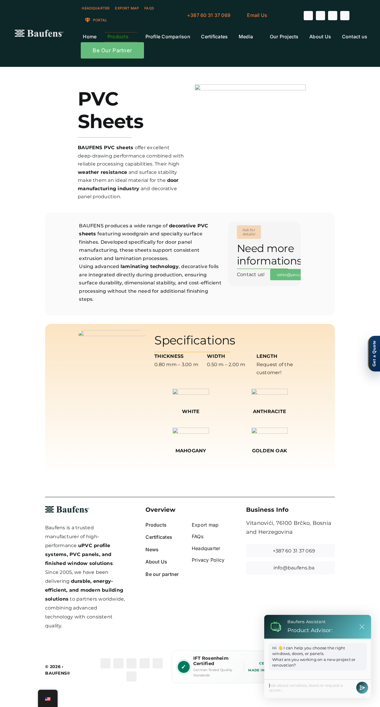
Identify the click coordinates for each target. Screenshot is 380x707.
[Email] (158, 663)
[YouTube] (131, 663)
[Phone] (131, 676)
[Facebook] (105, 663)
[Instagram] (118, 663)
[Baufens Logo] (39, 32)
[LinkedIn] (145, 663)
